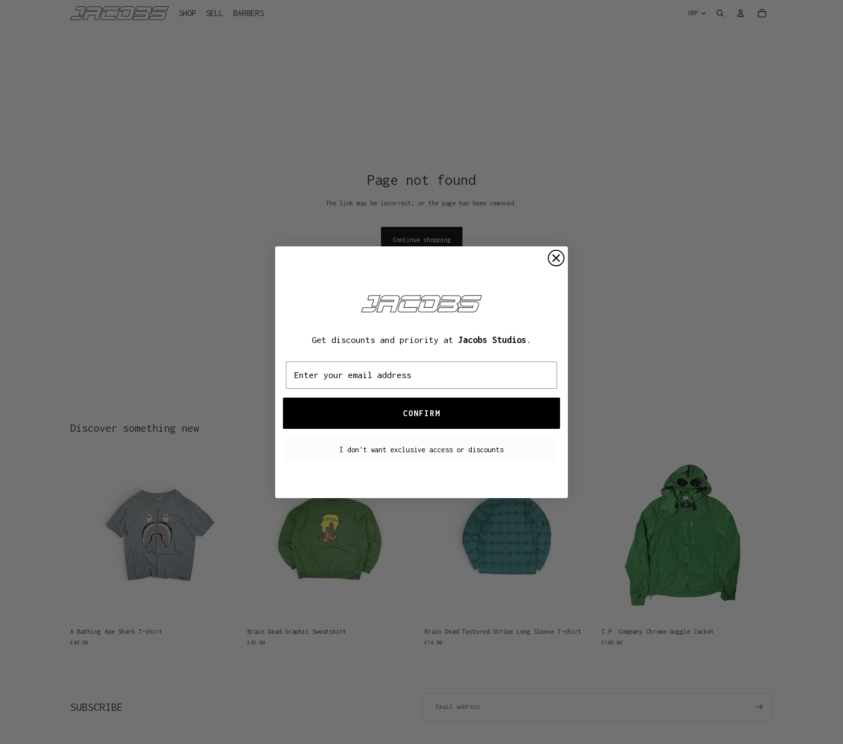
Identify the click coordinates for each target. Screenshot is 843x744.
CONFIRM (422, 413)
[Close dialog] (556, 258)
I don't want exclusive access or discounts (421, 449)
